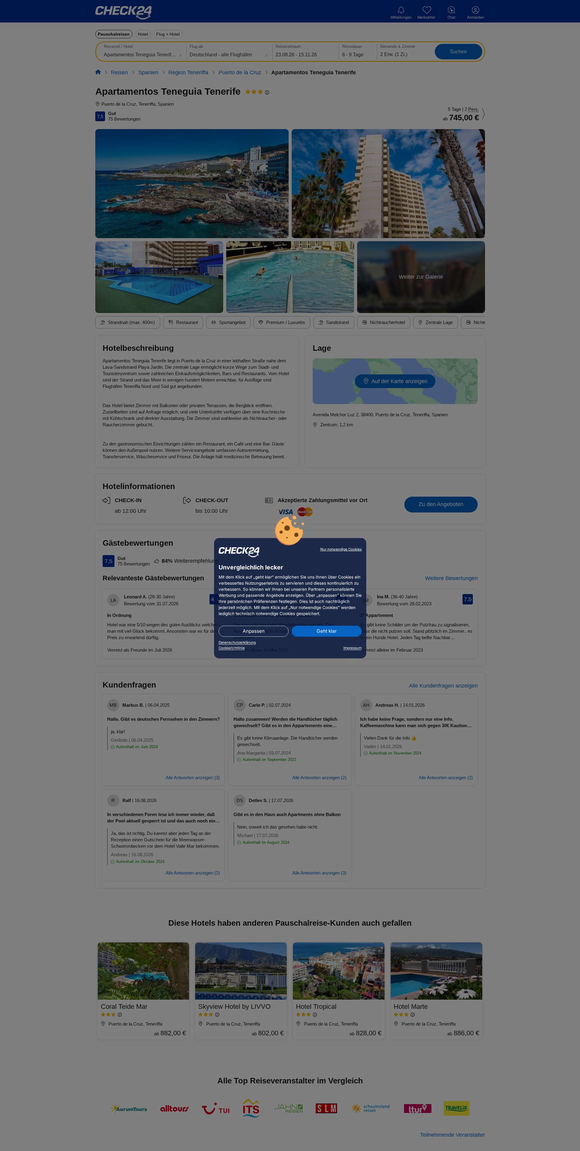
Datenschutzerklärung (237, 642)
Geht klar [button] (327, 631)
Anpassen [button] (254, 631)
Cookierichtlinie (232, 648)
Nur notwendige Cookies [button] (341, 549)
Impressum (352, 648)
